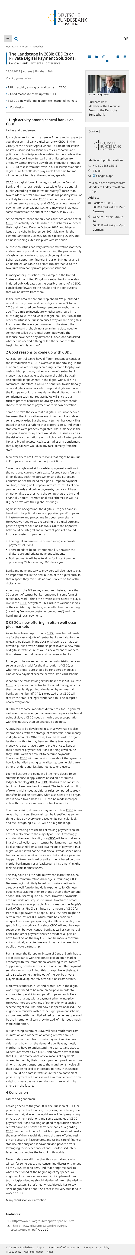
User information (33, 1251)
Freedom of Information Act (64, 1247)
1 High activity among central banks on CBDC (37, 87)
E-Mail (97, 171)
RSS (51, 1251)
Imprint (41, 1247)
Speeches (38, 46)
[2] (79, 961)
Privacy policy (13, 1251)
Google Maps (104, 176)
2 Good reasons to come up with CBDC (32, 94)
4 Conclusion (16, 107)
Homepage (12, 46)
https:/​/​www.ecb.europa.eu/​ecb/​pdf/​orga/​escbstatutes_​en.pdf (39, 1227)
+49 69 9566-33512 (105, 166)
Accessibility (102, 1247)
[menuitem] (8, 38)
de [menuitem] (125, 38)
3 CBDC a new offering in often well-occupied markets (42, 101)
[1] (60, 190)
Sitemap (88, 1247)
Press (25, 46)
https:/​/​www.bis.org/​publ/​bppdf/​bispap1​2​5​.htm (43, 1221)
